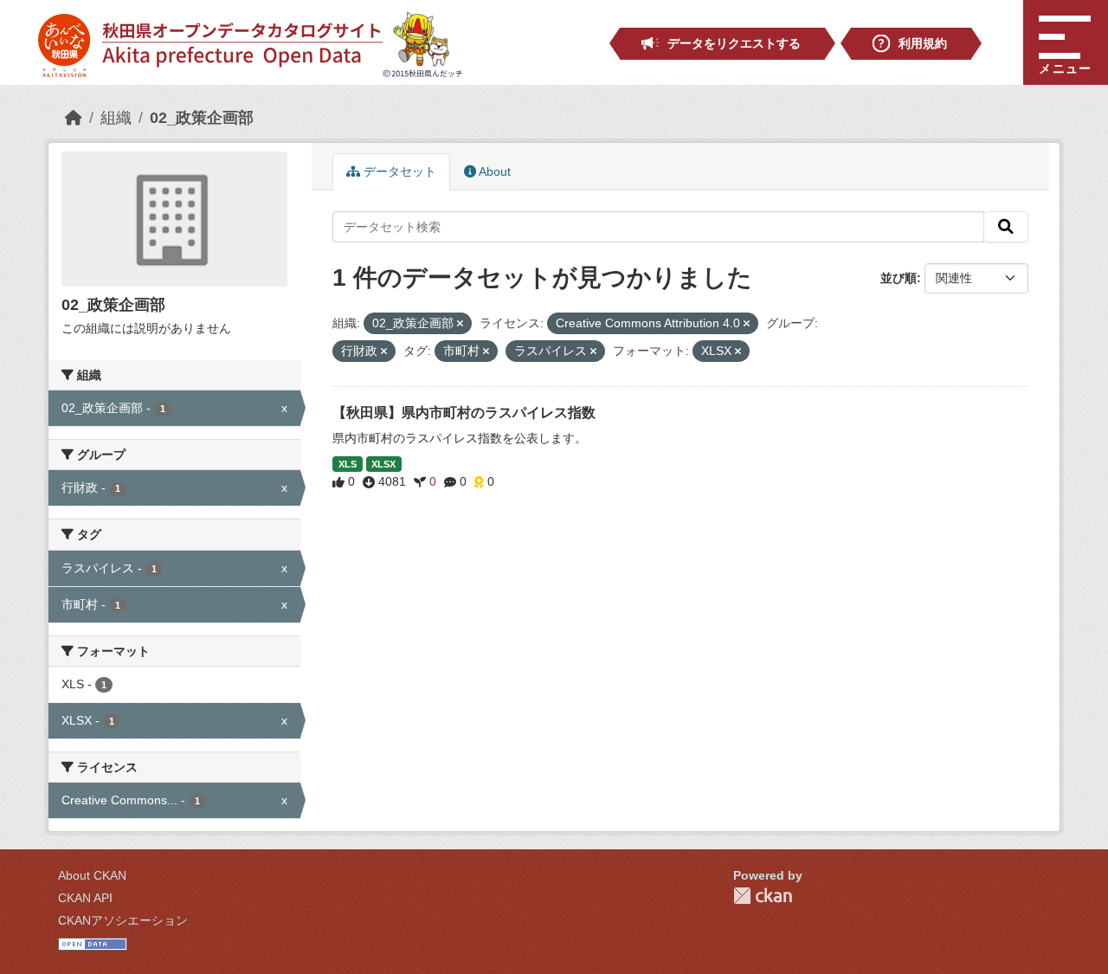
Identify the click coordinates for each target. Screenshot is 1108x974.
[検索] (1005, 226)
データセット (398, 171)
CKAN (762, 896)
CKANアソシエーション (123, 920)
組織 (116, 117)
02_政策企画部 (202, 117)
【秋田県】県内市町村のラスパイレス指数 (464, 412)
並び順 (898, 278)
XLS (347, 464)
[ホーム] (73, 117)
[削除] (460, 324)
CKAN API (85, 898)
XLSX (383, 464)
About (493, 171)
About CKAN (92, 875)
